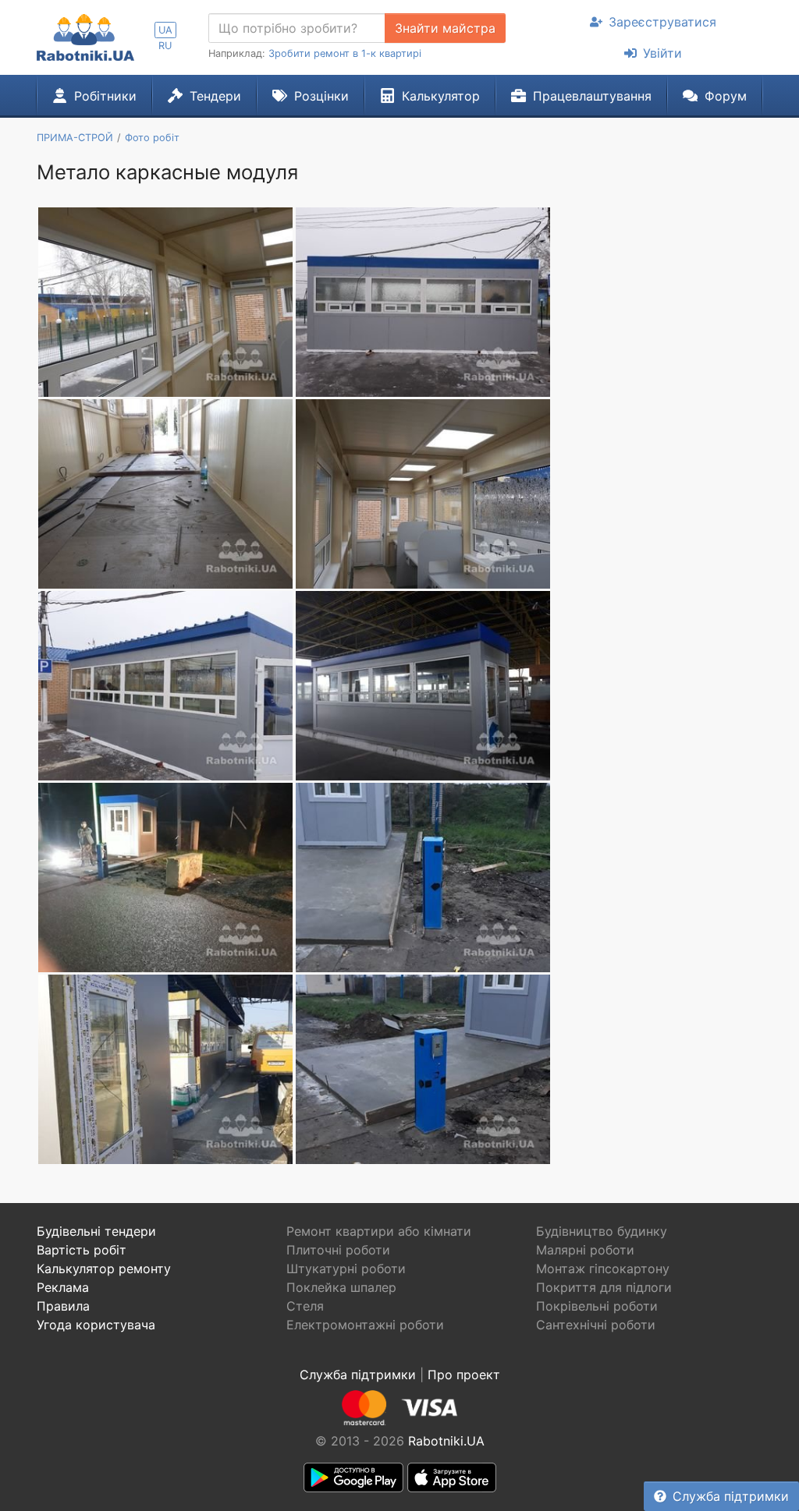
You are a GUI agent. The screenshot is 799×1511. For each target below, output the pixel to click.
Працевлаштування (592, 96)
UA (165, 30)
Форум (726, 96)
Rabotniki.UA (446, 1441)
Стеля (305, 1306)
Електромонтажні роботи (365, 1324)
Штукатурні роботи (346, 1268)
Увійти (662, 53)
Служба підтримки (731, 1496)
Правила (63, 1306)
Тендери (215, 96)
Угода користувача (96, 1324)
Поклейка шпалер (341, 1287)
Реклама (63, 1287)
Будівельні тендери (96, 1231)
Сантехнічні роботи (595, 1324)
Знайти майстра (445, 28)
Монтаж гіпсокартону (602, 1268)
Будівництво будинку (601, 1231)
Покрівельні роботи (597, 1306)
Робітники (105, 96)
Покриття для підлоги (604, 1287)
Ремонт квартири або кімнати (378, 1231)
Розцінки (321, 96)
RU (165, 45)
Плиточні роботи (338, 1250)
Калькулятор (441, 96)
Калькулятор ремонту (104, 1268)
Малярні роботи (585, 1250)
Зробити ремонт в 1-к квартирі (344, 53)
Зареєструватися (662, 22)
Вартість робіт (81, 1250)
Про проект (464, 1374)
